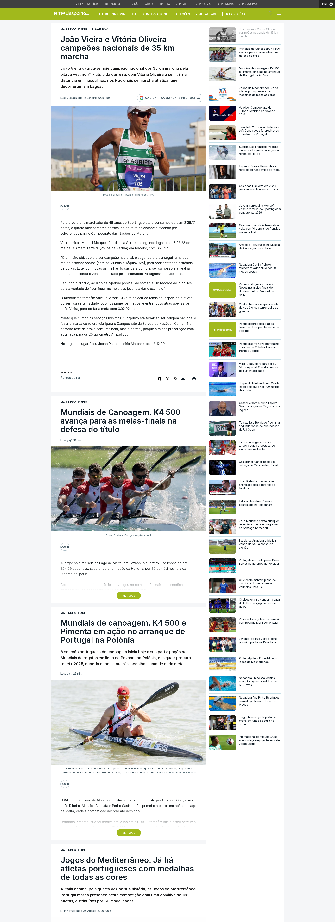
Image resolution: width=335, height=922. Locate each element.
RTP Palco (183, 4)
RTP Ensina (225, 4)
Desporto (112, 4)
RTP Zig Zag (203, 4)
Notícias (93, 4)
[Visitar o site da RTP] (79, 4)
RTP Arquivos (248, 4)
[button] (272, 14)
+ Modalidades (207, 14)
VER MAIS (128, 595)
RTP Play (164, 4)
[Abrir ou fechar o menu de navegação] (278, 13)
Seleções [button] (182, 14)
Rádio (148, 4)
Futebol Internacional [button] (150, 14)
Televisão (132, 4)
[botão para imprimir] (194, 380)
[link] (73, 13)
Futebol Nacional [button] (112, 14)
